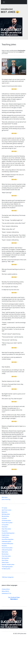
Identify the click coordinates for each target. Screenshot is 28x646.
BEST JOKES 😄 (10, 11)
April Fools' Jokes (6, 510)
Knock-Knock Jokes (7, 548)
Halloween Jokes (6, 541)
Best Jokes (5, 497)
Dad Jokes (4, 527)
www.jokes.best (7, 9)
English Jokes (5, 535)
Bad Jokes (4, 512)
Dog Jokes (4, 531)
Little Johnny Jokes (7, 550)
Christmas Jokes (6, 520)
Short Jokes (5, 560)
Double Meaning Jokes (8, 533)
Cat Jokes (4, 518)
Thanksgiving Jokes (7, 566)
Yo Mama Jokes (6, 568)
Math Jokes (5, 552)
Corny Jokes (5, 524)
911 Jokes (4, 508)
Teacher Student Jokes (8, 564)
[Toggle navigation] (4, 2)
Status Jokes (5, 562)
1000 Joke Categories (8, 577)
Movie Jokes (5, 554)
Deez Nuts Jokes (6, 529)
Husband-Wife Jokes (7, 543)
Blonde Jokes (5, 516)
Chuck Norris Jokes (7, 522)
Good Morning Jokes (7, 539)
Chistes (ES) (5, 589)
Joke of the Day (6, 499)
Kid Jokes (4, 545)
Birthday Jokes (6, 514)
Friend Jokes (5, 537)
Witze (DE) (5, 591)
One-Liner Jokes (6, 556)
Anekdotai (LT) (6, 593)
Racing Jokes (5, 558)
